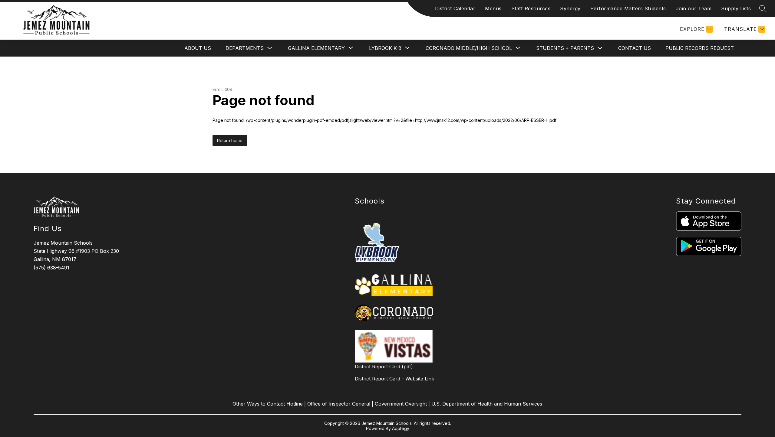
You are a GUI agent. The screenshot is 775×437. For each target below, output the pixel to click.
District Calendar (455, 8)
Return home (229, 140)
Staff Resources (531, 8)
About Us (197, 48)
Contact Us (634, 48)
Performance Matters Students (628, 8)
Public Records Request (699, 48)
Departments (245, 48)
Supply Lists (736, 8)
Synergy (570, 8)
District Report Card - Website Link (394, 379)
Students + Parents (565, 48)
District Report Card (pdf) (384, 367)
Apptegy (400, 428)
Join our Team (694, 8)
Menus (493, 8)
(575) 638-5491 (51, 268)
